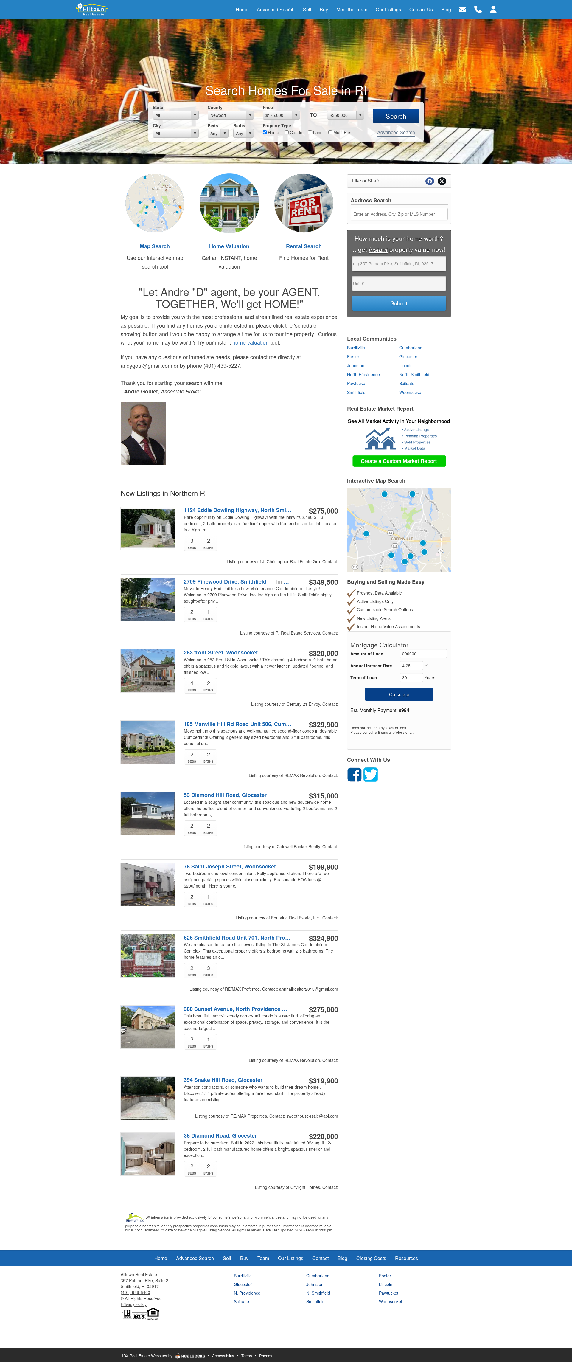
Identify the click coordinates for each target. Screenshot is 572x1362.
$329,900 (323, 724)
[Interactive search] (399, 529)
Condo (295, 132)
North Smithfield (414, 374)
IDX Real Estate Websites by (148, 1355)
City (157, 125)
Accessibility (223, 1355)
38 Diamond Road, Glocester (220, 1136)
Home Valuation (229, 246)
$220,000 (323, 1136)
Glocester (408, 356)
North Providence (363, 374)
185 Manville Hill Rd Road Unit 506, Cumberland (238, 724)
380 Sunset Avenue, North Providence (238, 1009)
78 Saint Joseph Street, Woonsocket (238, 866)
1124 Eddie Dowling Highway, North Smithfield (238, 510)
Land (317, 132)
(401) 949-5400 (135, 1292)
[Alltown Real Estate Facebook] (354, 774)
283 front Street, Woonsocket (221, 652)
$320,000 (323, 653)
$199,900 (323, 866)
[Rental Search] (304, 202)
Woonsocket (410, 392)
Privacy (265, 1355)
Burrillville (356, 347)
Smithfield (356, 392)
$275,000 (323, 510)
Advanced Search (396, 132)
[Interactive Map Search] (155, 202)
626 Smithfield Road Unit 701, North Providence (238, 937)
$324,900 (323, 937)
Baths (239, 125)
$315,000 (323, 795)
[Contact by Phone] (478, 8)
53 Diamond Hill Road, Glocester (225, 795)
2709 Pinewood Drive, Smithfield (238, 581)
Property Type (277, 125)
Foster (353, 356)
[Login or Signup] (493, 8)
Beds (213, 125)
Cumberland (410, 347)
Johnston (355, 365)
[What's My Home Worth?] (229, 202)
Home (273, 132)
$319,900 (323, 1080)
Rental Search (304, 246)
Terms (246, 1355)
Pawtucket (356, 383)
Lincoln (406, 365)
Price (268, 107)
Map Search (155, 246)
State (158, 107)
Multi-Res (341, 132)
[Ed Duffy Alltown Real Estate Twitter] (370, 774)
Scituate (406, 383)
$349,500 (323, 581)
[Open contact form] (462, 8)
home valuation (250, 342)
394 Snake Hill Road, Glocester (223, 1080)
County (215, 107)
